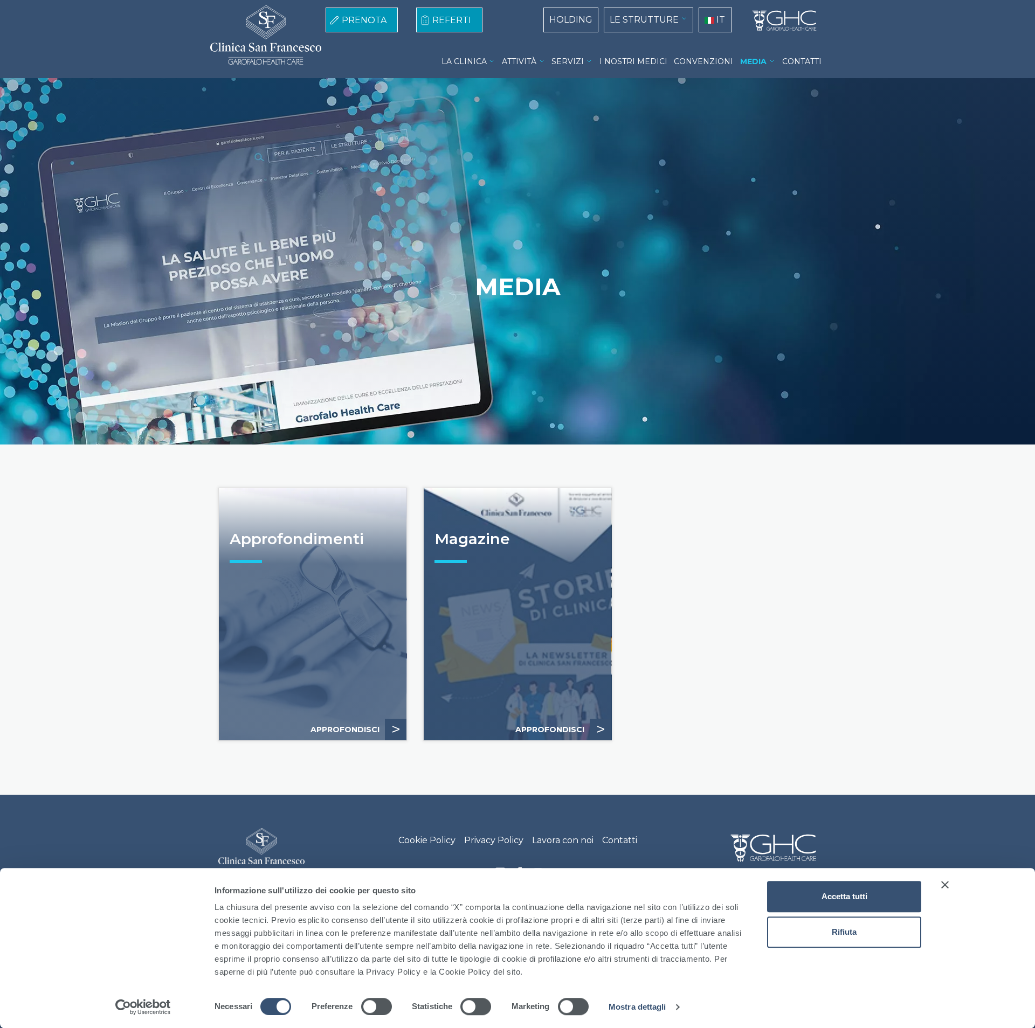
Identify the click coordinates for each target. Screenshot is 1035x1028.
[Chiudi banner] (945, 884)
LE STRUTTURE (644, 20)
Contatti (619, 840)
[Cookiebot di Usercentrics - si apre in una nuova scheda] (143, 1007)
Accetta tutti (844, 896)
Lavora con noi (563, 840)
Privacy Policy (493, 840)
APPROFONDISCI (355, 729)
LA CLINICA (464, 61)
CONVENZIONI (703, 61)
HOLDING (570, 20)
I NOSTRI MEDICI (633, 61)
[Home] (780, 21)
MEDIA (753, 61)
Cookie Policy (427, 840)
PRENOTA (364, 20)
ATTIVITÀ (519, 61)
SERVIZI (567, 61)
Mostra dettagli (637, 1006)
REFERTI (451, 20)
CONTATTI (802, 61)
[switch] (376, 1006)
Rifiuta (844, 931)
